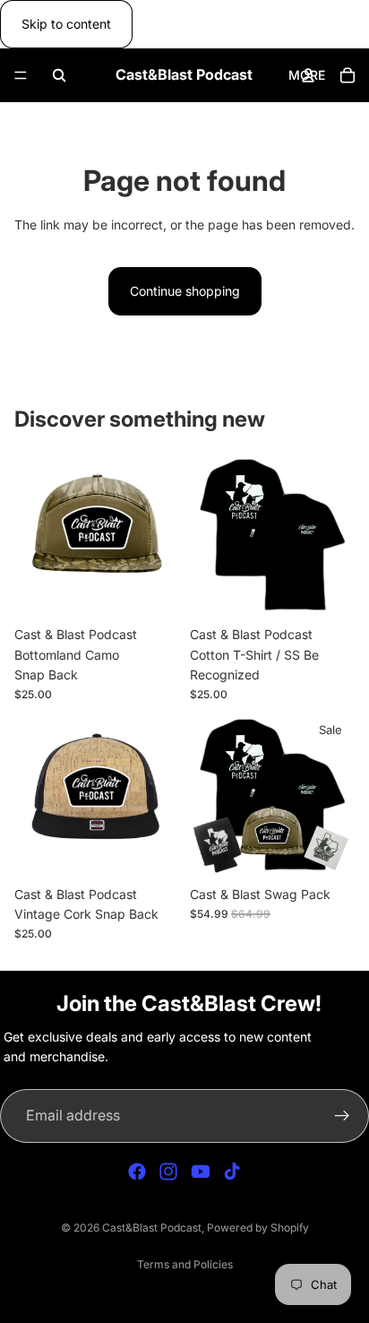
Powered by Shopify (258, 1227)
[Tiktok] (232, 1171)
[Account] (308, 75)
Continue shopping (185, 290)
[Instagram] (168, 1171)
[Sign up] (342, 1116)
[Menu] (20, 76)
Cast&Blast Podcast (152, 1227)
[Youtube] (200, 1171)
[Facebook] (137, 1171)
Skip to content (66, 23)
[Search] (59, 75)
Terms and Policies (185, 1264)
